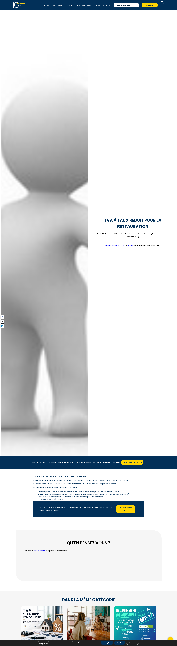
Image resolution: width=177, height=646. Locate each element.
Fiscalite (133, 241)
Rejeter (119, 643)
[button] (2, 330)
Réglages (132, 643)
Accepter (107, 643)
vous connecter (39, 551)
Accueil (107, 245)
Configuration (43, 644)
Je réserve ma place (132, 462)
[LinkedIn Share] (2, 326)
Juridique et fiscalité (118, 245)
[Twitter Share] (2, 321)
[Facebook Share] (2, 317)
